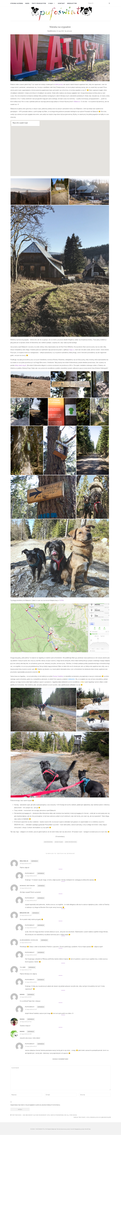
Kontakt (61, 3)
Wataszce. (77, 101)
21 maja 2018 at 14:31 (25, 942)
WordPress (87, 1129)
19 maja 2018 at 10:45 (25, 888)
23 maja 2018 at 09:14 (31, 1046)
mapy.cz (71, 349)
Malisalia (24, 861)
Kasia (22, 994)
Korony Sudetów (58, 676)
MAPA (27, 3)
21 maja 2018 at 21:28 (31, 1009)
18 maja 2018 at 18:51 (25, 863)
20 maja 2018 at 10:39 (25, 915)
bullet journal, (59, 84)
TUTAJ (61, 600)
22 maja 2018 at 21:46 (25, 1034)
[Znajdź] (109, 3)
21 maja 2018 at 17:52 (25, 970)
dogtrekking (48, 842)
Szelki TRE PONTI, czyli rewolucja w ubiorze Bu (92, 1117)
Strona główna (16, 3)
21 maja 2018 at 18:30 (31, 955)
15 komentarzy (60, 836)
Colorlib (72, 1129)
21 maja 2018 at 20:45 (25, 997)
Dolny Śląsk (59, 842)
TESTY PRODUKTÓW (39, 3)
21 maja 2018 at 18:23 (31, 900)
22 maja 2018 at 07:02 (25, 1021)
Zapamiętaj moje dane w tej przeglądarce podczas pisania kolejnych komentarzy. (35, 1105)
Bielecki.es (24, 913)
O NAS (50, 3)
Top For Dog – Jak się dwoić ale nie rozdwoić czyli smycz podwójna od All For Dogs (44, 1115)
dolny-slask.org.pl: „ (21, 365)
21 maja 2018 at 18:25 (31, 927)
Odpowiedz (34, 861)
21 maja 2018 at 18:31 (31, 982)
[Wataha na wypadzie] (60, 57)
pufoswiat (69, 31)
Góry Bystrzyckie (70, 842)
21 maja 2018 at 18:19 (31, 876)
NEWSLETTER (72, 3)
